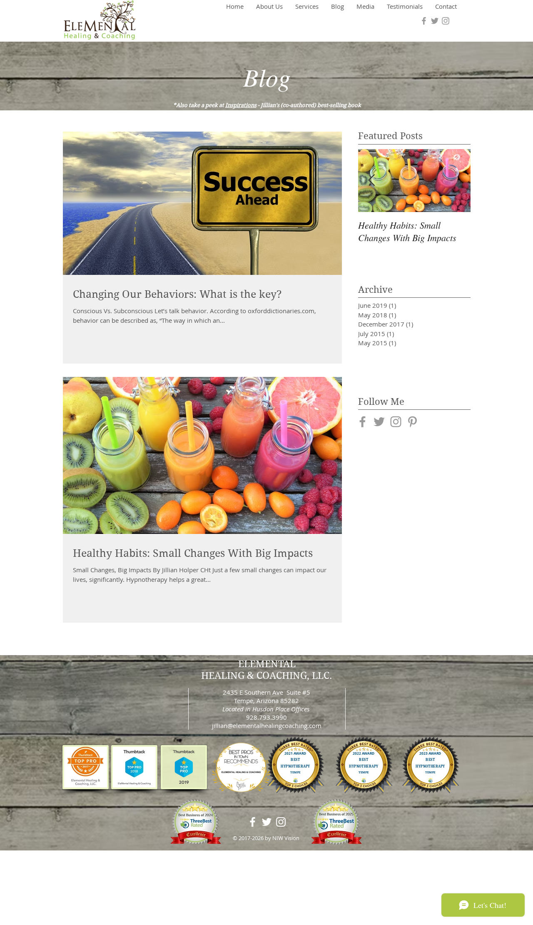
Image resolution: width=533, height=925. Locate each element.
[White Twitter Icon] (266, 821)
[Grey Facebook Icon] (424, 21)
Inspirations (241, 105)
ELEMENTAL (267, 664)
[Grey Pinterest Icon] (412, 421)
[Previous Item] (371, 180)
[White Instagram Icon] (280, 821)
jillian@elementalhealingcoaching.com (266, 725)
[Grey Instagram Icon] (446, 21)
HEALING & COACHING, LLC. (266, 675)
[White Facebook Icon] (252, 821)
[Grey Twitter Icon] (435, 21)
